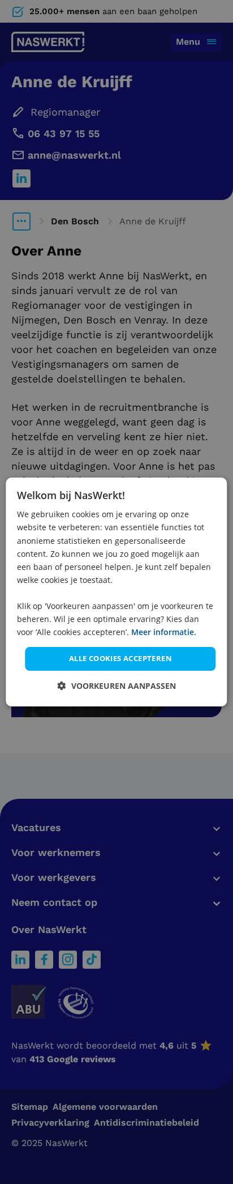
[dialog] (116, 592)
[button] (117, 685)
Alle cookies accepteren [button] (120, 658)
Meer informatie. (163, 632)
